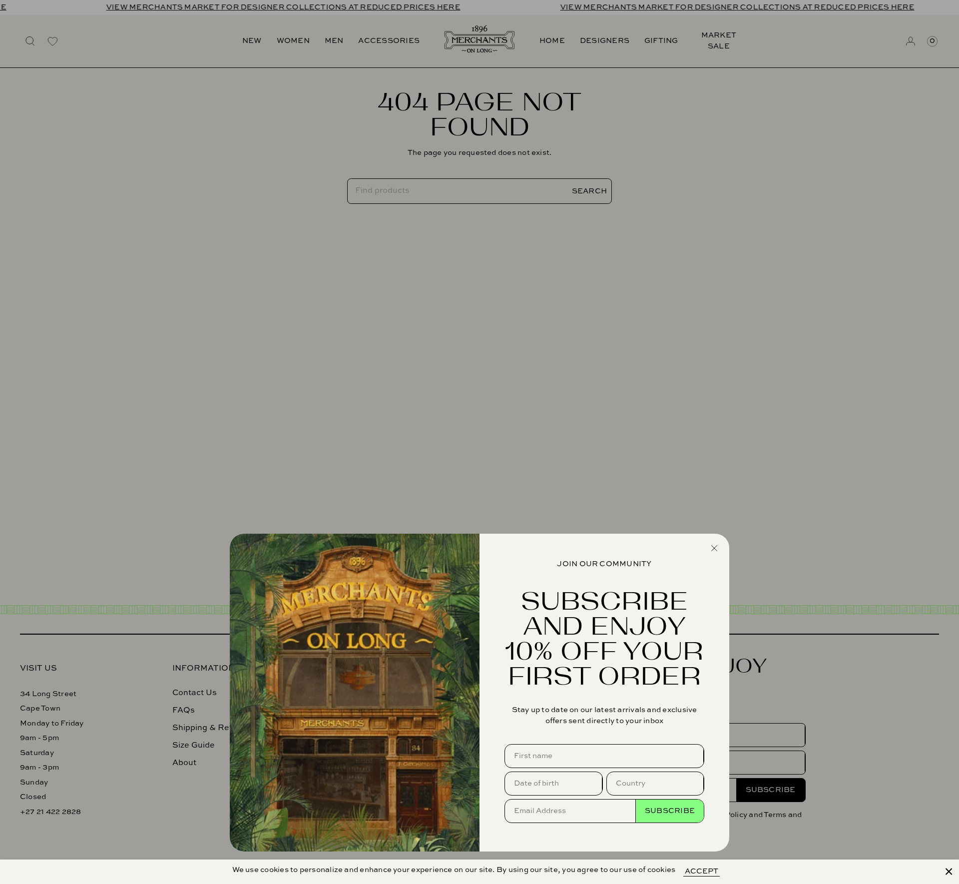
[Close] (949, 872)
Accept (701, 871)
